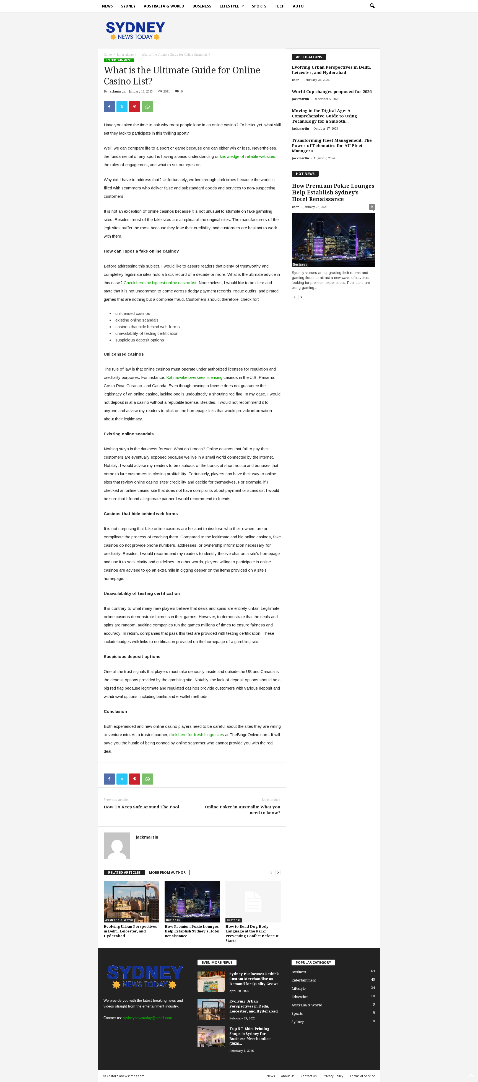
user (295, 80)
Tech (280, 6)
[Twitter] (122, 106)
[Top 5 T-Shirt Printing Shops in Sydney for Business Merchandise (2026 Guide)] (211, 1036)
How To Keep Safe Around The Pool (141, 807)
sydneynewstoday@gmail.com (147, 1018)
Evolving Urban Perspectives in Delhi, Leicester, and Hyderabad (130, 931)
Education (300, 997)
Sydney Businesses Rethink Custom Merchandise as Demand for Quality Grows (254, 979)
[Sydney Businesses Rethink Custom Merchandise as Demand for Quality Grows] (211, 982)
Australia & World (164, 6)
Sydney (128, 6)
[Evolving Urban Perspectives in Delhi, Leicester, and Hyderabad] (131, 901)
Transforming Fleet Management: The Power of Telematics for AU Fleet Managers (332, 145)
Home (108, 54)
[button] (372, 6)
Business (202, 6)
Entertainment (126, 54)
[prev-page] (271, 872)
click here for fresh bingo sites (196, 734)
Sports (259, 6)
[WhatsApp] (147, 106)
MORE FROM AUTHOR (167, 872)
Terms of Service (362, 1076)
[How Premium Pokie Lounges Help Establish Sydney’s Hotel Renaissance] (192, 901)
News (107, 6)
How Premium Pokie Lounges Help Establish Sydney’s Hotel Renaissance (192, 931)
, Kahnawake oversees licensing (193, 377)
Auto (298, 6)
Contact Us (308, 1076)
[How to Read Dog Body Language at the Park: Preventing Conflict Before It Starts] (253, 901)
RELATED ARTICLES (124, 872)
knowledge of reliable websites (247, 156)
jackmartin (117, 91)
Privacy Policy (333, 1076)
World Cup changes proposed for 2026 (332, 91)
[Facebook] (109, 106)
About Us (287, 1076)
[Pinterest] (134, 106)
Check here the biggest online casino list (160, 282)
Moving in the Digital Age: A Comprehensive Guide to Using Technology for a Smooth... (324, 116)
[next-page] (278, 872)
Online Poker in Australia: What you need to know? (242, 810)
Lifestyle (229, 6)
